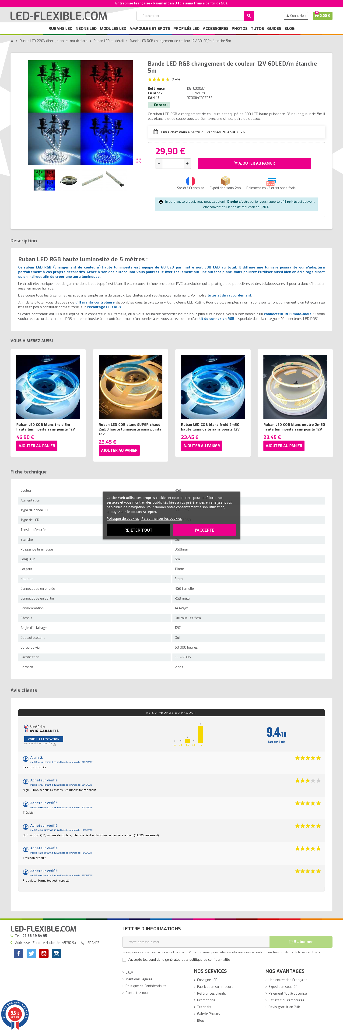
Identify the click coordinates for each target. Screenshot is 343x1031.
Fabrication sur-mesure (215, 987)
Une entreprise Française (288, 980)
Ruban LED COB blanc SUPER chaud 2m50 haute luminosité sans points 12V (130, 429)
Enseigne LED (207, 980)
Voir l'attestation (44, 739)
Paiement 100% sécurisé (288, 993)
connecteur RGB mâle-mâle (288, 314)
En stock (155, 93)
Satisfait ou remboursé (286, 1000)
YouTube (44, 954)
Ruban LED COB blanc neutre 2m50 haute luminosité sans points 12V (294, 427)
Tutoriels (204, 1007)
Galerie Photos (208, 1014)
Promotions (206, 1000)
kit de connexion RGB (216, 318)
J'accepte (204, 530)
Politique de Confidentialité (146, 986)
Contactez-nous (138, 993)
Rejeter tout (138, 530)
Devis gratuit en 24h (284, 1007)
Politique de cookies (123, 518)
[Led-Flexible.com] (58, 15)
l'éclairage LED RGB (104, 307)
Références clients (211, 993)
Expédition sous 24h (284, 987)
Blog (200, 1020)
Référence (156, 88)
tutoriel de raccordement (229, 295)
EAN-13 (154, 98)
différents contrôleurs (95, 302)
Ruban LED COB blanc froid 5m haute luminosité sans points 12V (45, 427)
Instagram (56, 954)
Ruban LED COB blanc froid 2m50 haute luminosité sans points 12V (210, 427)
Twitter (31, 954)
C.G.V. (129, 972)
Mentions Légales (139, 979)
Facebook (18, 953)
